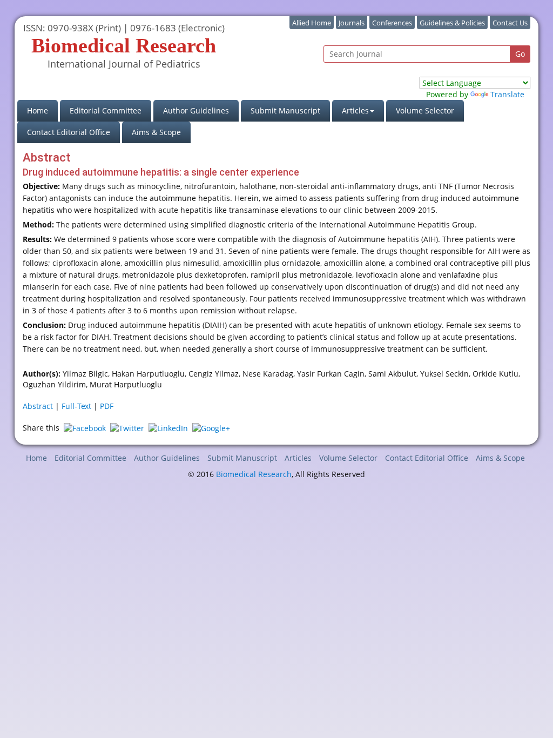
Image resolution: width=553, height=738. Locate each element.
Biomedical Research (254, 474)
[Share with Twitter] (127, 427)
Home (42, 110)
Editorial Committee (105, 110)
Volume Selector (425, 110)
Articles (298, 458)
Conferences (392, 23)
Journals (352, 23)
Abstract (38, 406)
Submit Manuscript (285, 110)
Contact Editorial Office (68, 132)
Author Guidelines (196, 110)
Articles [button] (355, 110)
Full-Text (76, 406)
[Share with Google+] (211, 427)
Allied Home (311, 23)
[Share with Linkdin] (168, 427)
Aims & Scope (156, 132)
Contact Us (510, 23)
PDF (106, 406)
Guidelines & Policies (452, 23)
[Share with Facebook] (85, 427)
